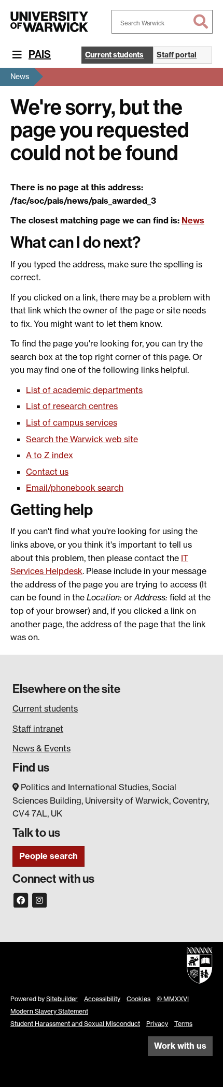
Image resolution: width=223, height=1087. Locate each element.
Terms (183, 1024)
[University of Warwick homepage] (49, 21)
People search (48, 856)
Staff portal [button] (177, 54)
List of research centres (72, 406)
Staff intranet (37, 728)
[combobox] (162, 22)
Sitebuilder (62, 999)
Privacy (157, 1024)
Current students (45, 708)
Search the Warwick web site (82, 439)
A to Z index (49, 455)
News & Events (41, 748)
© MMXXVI (173, 999)
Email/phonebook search (74, 487)
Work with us (180, 1045)
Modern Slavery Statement (49, 1011)
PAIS (40, 54)
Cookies (138, 999)
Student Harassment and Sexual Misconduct (75, 1024)
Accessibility (102, 999)
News (19, 76)
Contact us (47, 471)
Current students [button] (114, 54)
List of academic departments (84, 390)
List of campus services (71, 422)
